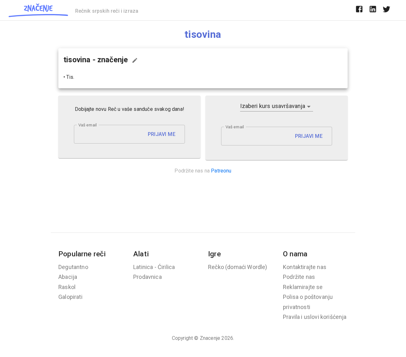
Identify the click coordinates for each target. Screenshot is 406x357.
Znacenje (210, 338)
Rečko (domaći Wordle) (237, 267)
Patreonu (221, 171)
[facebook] (359, 10)
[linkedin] (373, 10)
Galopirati (70, 296)
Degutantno (73, 267)
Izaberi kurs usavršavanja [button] (272, 106)
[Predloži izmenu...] (135, 60)
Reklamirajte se (303, 287)
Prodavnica (147, 276)
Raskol (66, 287)
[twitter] (386, 10)
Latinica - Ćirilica (154, 267)
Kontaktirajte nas (304, 267)
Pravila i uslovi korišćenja (315, 316)
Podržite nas (299, 276)
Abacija (67, 276)
